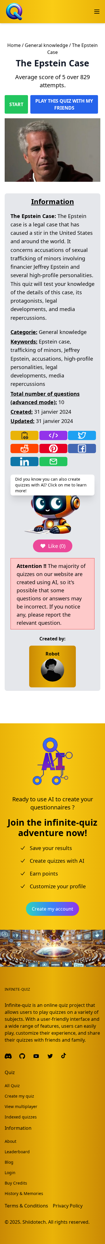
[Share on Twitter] (82, 435)
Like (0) (56, 545)
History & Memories (24, 1193)
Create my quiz (19, 1096)
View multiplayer (21, 1106)
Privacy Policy (68, 1206)
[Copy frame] (53, 435)
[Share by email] (53, 461)
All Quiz (12, 1085)
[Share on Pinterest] (53, 448)
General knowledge (46, 45)
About (10, 1141)
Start (16, 104)
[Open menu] (97, 11)
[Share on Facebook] (82, 448)
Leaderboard (17, 1151)
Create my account (52, 909)
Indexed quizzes (21, 1117)
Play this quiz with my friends (64, 104)
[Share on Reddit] (24, 448)
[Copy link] (24, 435)
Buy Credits (16, 1183)
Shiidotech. (34, 1222)
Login (10, 1172)
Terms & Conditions (26, 1206)
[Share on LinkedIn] (24, 461)
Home (14, 45)
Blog (9, 1162)
